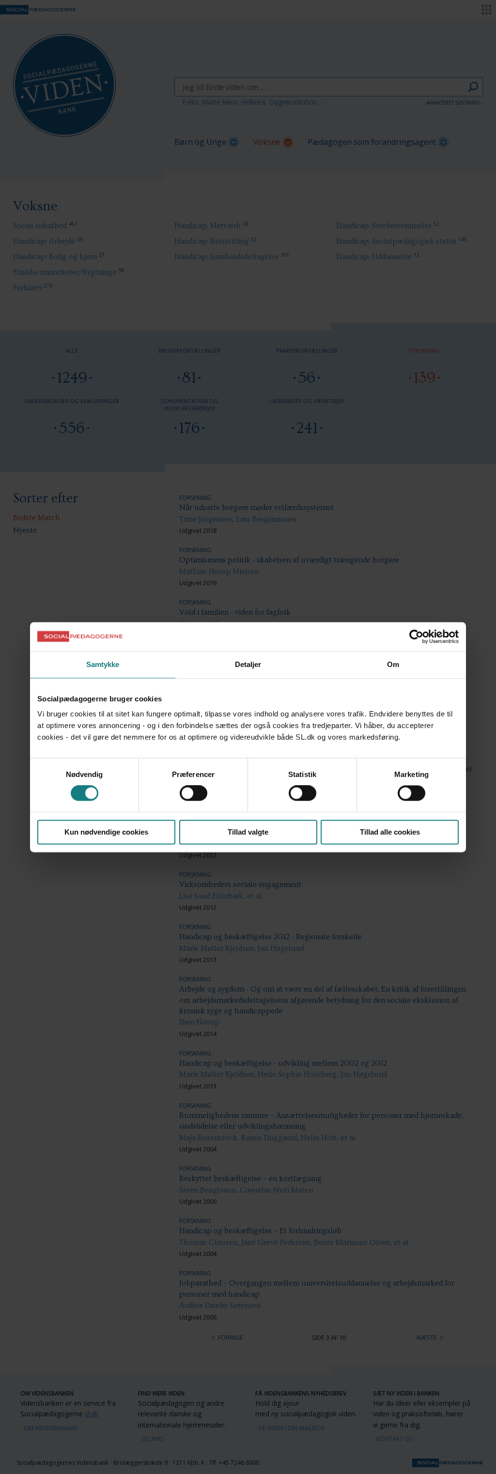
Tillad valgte (248, 832)
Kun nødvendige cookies (106, 832)
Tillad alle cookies (390, 832)
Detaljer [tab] (248, 664)
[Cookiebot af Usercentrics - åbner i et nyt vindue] (416, 636)
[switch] (193, 793)
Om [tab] (393, 664)
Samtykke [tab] (103, 664)
